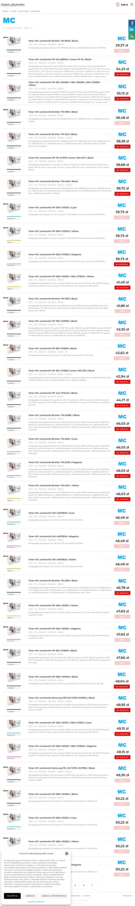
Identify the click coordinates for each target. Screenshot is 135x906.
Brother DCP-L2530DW (76, 188)
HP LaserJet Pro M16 (91, 400)
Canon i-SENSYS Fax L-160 (89, 71)
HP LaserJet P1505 (95, 95)
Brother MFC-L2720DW (65, 593)
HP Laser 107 (55, 684)
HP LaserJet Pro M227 (76, 378)
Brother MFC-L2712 (79, 144)
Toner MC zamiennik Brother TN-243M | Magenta (55, 462)
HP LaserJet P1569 (87, 328)
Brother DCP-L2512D (58, 141)
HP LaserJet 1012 (69, 66)
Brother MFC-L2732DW (96, 144)
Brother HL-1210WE (69, 308)
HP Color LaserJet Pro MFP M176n (63, 214)
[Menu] (131, 4)
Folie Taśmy (23, 11)
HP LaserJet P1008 (35, 95)
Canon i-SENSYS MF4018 (58, 76)
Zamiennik (42, 44)
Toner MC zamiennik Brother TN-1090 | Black (53, 112)
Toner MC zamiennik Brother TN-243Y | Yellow (53, 485)
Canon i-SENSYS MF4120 (77, 76)
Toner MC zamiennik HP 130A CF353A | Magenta (54, 254)
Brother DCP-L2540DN (96, 588)
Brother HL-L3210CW (36, 425)
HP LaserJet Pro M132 (93, 165)
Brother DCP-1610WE (89, 306)
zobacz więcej (100, 76)
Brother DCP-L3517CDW (79, 422)
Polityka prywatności (36, 901)
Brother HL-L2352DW (45, 144)
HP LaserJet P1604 (62, 331)
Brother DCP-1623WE (75, 119)
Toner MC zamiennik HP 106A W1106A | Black (53, 677)
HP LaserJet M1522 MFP (68, 97)
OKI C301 (53, 520)
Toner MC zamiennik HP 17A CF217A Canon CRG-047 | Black (61, 158)
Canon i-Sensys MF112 (88, 167)
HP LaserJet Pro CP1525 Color (86, 801)
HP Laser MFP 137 (82, 684)
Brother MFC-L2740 (82, 593)
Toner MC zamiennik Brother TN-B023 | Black (53, 41)
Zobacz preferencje (54, 896)
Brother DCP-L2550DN (95, 188)
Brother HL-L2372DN (63, 144)
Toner (31, 44)
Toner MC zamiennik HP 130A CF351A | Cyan (52, 207)
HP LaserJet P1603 (47, 331)
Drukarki (35, 11)
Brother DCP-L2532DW (76, 141)
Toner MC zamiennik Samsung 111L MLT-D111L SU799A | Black (61, 768)
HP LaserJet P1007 (102, 92)
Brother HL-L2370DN (63, 191)
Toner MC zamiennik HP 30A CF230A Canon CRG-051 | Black (61, 370)
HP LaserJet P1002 (57, 92)
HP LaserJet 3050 (60, 69)
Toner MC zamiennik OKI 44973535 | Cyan (51, 513)
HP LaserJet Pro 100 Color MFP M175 (85, 283)
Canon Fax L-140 (37, 71)
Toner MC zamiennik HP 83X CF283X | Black (52, 348)
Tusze (13, 11)
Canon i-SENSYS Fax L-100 (77, 74)
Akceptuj (12, 896)
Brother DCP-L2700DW (47, 590)
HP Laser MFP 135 (67, 684)
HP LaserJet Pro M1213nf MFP (53, 100)
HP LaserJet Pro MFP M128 (43, 660)
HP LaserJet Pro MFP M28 (45, 402)
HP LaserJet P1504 (80, 95)
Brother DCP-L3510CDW (59, 422)
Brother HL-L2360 (98, 590)
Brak (121, 51)
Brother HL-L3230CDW (54, 425)
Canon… (91, 76)
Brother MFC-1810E (100, 308)
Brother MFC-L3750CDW (90, 427)
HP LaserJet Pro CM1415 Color (62, 801)
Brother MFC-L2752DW (37, 146)
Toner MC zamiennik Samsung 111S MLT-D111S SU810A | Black (61, 698)
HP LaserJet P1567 (57, 328)
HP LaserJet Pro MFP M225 (82, 355)
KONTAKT (86, 896)
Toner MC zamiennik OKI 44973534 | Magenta (53, 536)
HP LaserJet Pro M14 (58, 400)
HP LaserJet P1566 (55, 333)
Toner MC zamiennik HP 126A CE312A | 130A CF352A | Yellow (61, 276)
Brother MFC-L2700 (47, 593)
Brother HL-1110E (41, 308)
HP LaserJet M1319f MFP (77, 69)
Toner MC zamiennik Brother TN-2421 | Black (52, 134)
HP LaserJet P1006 (87, 92)
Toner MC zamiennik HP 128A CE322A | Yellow (53, 841)
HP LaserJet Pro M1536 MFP (89, 333)
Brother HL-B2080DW (78, 48)
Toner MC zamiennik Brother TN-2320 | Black (53, 580)
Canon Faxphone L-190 (40, 74)
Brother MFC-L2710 (97, 191)
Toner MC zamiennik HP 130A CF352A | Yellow (53, 231)
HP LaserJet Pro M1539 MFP (74, 336)
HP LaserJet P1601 (101, 328)
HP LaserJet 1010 (56, 66)
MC (36, 44)
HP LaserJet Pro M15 (75, 400)
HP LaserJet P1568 (72, 328)
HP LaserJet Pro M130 (76, 165)
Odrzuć (30, 896)
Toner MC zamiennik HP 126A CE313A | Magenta (54, 628)
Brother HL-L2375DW (80, 191)
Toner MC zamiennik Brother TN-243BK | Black (54, 415)
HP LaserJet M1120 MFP (49, 97)
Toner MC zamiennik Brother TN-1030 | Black (53, 298)
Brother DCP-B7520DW (59, 48)
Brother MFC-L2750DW (50, 193)
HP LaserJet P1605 (77, 331)
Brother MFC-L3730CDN (50, 427)
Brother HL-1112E (54, 308)
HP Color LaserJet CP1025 (60, 283)
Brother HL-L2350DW (46, 191)
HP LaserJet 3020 (46, 69)
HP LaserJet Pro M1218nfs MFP (69, 102)
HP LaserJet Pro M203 (59, 378)
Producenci (127, 896)
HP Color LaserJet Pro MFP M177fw (91, 214)
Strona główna (14, 28)
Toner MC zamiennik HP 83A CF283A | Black (52, 650)
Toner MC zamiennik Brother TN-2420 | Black (53, 181)
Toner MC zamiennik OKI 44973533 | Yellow (52, 559)
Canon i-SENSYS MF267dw (54, 380)
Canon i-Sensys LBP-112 (50, 167)
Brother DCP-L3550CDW (100, 422)
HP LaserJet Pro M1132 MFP (89, 97)
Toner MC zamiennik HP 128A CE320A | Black (53, 794)
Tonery (5, 11)
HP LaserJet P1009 (51, 95)
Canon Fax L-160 (51, 71)
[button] (66, 853)
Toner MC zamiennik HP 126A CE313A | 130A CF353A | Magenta (62, 746)
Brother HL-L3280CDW (92, 425)
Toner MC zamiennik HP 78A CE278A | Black (52, 321)
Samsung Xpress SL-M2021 (82, 705)
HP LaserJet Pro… (89, 102)
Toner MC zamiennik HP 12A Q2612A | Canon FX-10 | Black (59, 59)
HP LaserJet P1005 (72, 92)
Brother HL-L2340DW (82, 590)
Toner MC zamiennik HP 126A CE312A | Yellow (53, 605)
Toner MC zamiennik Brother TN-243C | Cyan (53, 439)
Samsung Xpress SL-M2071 (88, 707)
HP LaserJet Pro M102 (58, 165)
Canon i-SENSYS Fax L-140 (68, 71)
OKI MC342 (78, 520)
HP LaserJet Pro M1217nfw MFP (44, 102)
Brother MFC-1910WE (36, 311)
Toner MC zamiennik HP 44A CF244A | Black (52, 393)
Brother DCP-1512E (72, 306)
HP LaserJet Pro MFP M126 (82, 658)
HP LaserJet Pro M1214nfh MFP (78, 100)
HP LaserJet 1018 (96, 66)
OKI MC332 (69, 520)
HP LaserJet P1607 (92, 331)
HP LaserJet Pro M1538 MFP (52, 336)
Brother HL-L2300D (65, 590)
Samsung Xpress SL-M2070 (66, 707)
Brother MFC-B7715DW (97, 48)
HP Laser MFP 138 (96, 684)
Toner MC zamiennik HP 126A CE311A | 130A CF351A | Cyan (60, 722)
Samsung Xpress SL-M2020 (60, 705)
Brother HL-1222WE (92, 119)
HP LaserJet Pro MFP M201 (60, 355)
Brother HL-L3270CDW (73, 425)
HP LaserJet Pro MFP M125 (60, 658)
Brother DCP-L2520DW (77, 588)
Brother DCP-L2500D (58, 588)
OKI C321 (60, 520)
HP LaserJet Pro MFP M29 (66, 402)
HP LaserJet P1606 (70, 333)
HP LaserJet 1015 (83, 66)
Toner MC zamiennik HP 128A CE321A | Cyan (52, 818)
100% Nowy (52, 44)
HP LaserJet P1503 (66, 95)
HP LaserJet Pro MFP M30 (87, 402)
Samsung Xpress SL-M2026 (44, 707)
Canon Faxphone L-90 (58, 74)
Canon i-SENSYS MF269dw (76, 380)
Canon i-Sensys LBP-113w (69, 167)
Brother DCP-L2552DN (95, 141)
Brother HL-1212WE (84, 308)
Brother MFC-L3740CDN (70, 427)
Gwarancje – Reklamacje (71, 896)
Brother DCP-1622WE (58, 119)
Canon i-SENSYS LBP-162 (95, 378)
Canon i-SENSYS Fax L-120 (98, 74)
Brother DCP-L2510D (58, 188)
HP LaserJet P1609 (40, 333)
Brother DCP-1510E (57, 306)
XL (66, 352)
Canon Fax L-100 (93, 69)
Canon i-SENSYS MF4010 (38, 76)
